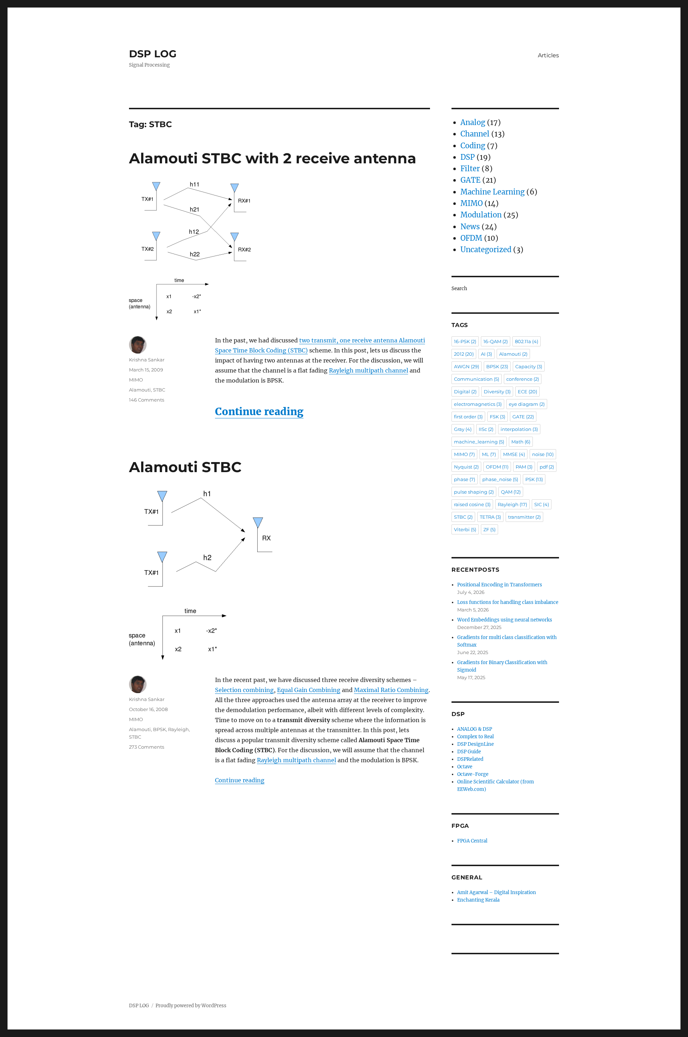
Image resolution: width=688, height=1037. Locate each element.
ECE (527, 391)
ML (489, 454)
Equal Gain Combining (308, 689)
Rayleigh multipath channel (368, 370)
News (470, 226)
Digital (465, 391)
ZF (489, 529)
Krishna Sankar (146, 360)
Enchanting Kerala (478, 900)
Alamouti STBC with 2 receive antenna (272, 158)
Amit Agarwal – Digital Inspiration (496, 892)
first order (468, 416)
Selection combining (244, 689)
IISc (486, 429)
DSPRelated (470, 759)
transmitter (524, 517)
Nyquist (466, 467)
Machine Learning (492, 191)
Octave (464, 767)
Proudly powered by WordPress (191, 1006)
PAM (524, 467)
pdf (547, 467)
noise (543, 454)
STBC (159, 390)
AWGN (466, 366)
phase (464, 479)
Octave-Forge (472, 774)
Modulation (481, 214)
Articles (548, 55)
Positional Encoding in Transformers (499, 585)
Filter (470, 168)
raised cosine (472, 504)
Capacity (528, 366)
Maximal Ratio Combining (391, 689)
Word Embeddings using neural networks (504, 620)
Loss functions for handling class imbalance (507, 602)
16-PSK (465, 341)
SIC (541, 504)
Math (520, 442)
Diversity (497, 391)
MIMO (136, 380)
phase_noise (500, 479)
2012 (464, 354)
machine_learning (479, 442)
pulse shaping (474, 492)
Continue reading (259, 411)
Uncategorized (485, 249)
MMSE (514, 454)
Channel (474, 133)
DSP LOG (153, 54)
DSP (467, 157)
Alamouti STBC (185, 467)
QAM (511, 492)
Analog (472, 122)
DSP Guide (469, 752)
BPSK (159, 729)
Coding (472, 145)
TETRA (490, 517)
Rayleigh (178, 729)
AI (486, 354)
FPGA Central (472, 841)
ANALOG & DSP (474, 729)
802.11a (526, 341)
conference (522, 379)
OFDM (471, 238)
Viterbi (465, 529)
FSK (497, 416)
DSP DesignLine (475, 744)
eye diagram (527, 404)
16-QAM (495, 341)
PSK (534, 479)
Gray (463, 429)
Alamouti (140, 390)
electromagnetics (478, 404)
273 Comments (146, 747)
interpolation (519, 429)
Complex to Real (475, 737)
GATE (470, 180)
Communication (476, 379)
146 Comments (146, 400)
